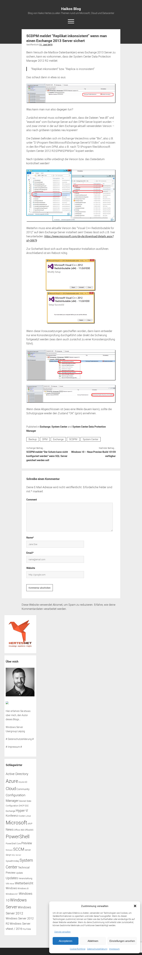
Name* (30, 537)
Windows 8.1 (12, 893)
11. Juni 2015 (45, 44)
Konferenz (12, 815)
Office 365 (19, 829)
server (28, 849)
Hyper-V (22, 810)
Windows (11, 888)
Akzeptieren (65, 940)
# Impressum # (14, 746)
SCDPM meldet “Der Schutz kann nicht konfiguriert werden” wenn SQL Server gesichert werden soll (47, 456)
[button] (135, 906)
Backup (33, 439)
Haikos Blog (71, 8)
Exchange (45, 426)
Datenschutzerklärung (97, 948)
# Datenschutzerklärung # (20, 739)
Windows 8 (22, 888)
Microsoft (16, 822)
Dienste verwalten (62, 931)
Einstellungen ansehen (122, 940)
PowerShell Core (13, 843)
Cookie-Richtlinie (77, 948)
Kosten (22, 816)
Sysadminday (12, 860)
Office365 (29, 830)
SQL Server (16, 855)
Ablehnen (93, 940)
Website (30, 568)
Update (19, 872)
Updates (12, 878)
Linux (28, 815)
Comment (31, 499)
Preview (26, 843)
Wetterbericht (24, 883)
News (10, 829)
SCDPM (73, 439)
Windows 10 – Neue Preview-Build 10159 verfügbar (93, 454)
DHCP (21, 805)
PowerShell (17, 836)
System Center (59, 426)
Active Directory (17, 774)
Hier (8, 711)
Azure (12, 781)
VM (7, 883)
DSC (27, 805)
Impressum (114, 948)
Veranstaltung (25, 878)
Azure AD (23, 782)
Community (22, 789)
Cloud (11, 788)
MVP (30, 823)
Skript (8, 855)
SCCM (18, 849)
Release (9, 850)
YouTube (27, 929)
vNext (12, 883)
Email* (30, 552)
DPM (44, 439)
